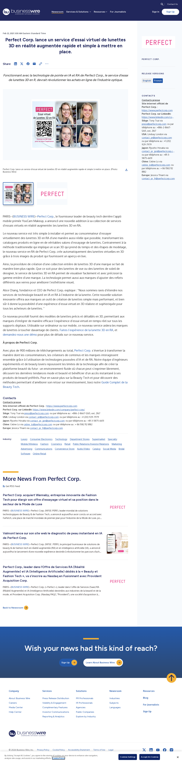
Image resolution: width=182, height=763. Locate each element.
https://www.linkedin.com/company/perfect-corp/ (59, 409)
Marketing (117, 444)
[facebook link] (164, 750)
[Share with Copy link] (40, 64)
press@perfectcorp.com (36, 413)
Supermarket (98, 439)
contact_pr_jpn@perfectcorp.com (47, 420)
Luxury (24, 439)
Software (25, 453)
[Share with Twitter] (21, 64)
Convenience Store (65, 448)
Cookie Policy (58, 758)
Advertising (26, 448)
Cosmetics (56, 444)
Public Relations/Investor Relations (91, 444)
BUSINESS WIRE (24, 216)
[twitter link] (144, 749)
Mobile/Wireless (29, 444)
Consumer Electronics (41, 439)
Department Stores (80, 439)
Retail (67, 444)
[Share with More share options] (47, 64)
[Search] (162, 4)
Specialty (112, 439)
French (158, 80)
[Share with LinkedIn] (15, 64)
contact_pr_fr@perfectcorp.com (46, 428)
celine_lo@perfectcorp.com (38, 424)
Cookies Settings (127, 757)
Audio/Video (83, 448)
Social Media (109, 448)
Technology (61, 439)
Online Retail (39, 453)
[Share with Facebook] (28, 64)
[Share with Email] (34, 64)
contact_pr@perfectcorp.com (44, 417)
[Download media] (126, 169)
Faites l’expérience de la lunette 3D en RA (86, 330)
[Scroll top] (171, 678)
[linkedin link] (151, 750)
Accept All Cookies (149, 757)
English (147, 80)
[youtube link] (158, 750)
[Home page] (21, 12)
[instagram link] (171, 750)
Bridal (121, 448)
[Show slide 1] (18, 193)
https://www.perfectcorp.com (61, 406)
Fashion (44, 444)
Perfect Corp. (45, 216)
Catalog (96, 448)
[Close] (178, 757)
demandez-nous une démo (20, 334)
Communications (43, 448)
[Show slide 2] (52, 193)
